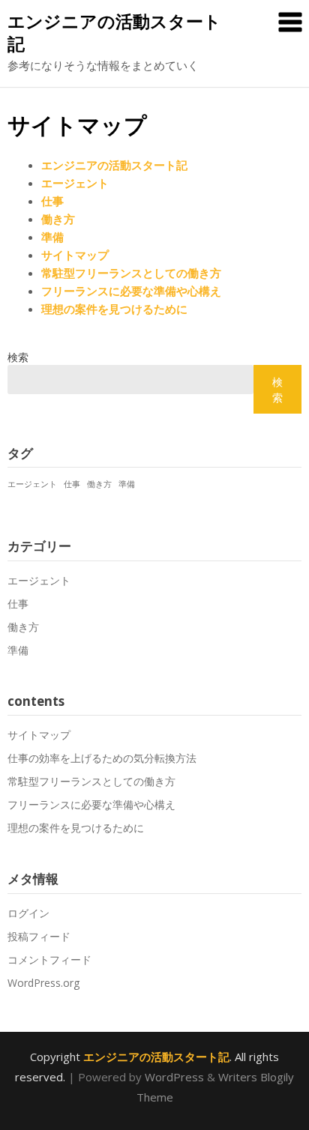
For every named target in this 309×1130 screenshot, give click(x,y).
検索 (18, 357)
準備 (52, 236)
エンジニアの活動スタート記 (114, 32)
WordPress (174, 1076)
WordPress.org (44, 983)
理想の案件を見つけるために (114, 308)
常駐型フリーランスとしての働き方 (131, 272)
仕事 (52, 200)
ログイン (29, 913)
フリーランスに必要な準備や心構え (131, 290)
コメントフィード (50, 959)
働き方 (58, 218)
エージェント (75, 182)
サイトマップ (75, 254)
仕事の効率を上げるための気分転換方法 (102, 758)
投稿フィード (39, 936)
